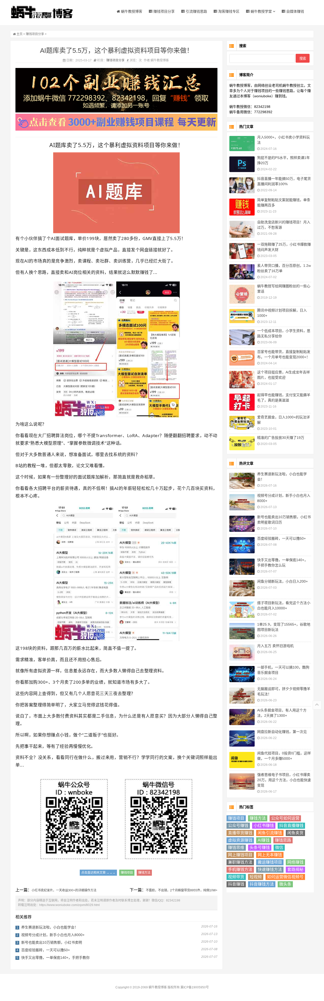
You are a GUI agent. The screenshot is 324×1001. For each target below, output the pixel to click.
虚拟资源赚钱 (240, 840)
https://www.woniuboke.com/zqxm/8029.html (69, 905)
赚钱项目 (127, 872)
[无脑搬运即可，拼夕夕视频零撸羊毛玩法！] (242, 695)
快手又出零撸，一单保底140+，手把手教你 (55, 958)
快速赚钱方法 (270, 869)
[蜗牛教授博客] (41, 12)
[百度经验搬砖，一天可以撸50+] (242, 545)
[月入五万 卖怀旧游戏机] (242, 653)
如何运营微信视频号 (285, 877)
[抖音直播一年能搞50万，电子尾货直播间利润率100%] (242, 185)
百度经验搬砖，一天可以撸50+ (45, 950)
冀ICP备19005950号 (194, 987)
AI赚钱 (264, 840)
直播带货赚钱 (240, 833)
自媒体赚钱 (294, 11)
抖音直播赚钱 (291, 825)
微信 (279, 847)
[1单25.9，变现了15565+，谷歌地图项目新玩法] (242, 631)
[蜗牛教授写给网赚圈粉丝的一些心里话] (242, 294)
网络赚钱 (295, 862)
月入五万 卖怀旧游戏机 (275, 646)
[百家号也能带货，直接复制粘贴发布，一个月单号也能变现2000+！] (242, 358)
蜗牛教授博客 (131, 11)
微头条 (285, 884)
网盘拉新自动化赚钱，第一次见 (282, 732)
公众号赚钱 (238, 825)
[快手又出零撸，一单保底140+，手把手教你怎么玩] (242, 567)
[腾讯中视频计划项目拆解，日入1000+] (242, 316)
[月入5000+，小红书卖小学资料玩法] (242, 143)
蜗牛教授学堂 (261, 11)
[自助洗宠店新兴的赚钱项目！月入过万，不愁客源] (242, 229)
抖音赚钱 (236, 884)
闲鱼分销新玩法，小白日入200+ (282, 581)
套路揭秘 (295, 869)
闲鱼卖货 (295, 833)
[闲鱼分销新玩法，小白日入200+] (242, 588)
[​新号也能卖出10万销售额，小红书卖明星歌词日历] (242, 524)
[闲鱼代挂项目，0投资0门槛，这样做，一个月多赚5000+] (242, 760)
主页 (19, 34)
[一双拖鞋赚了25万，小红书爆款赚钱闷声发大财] (242, 251)
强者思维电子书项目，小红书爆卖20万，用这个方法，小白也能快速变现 (284, 780)
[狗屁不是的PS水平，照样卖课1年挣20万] (242, 164)
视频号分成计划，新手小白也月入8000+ (53, 935)
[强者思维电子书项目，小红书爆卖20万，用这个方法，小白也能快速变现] (242, 781)
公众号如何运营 (285, 818)
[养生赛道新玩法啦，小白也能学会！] (242, 481)
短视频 (256, 877)
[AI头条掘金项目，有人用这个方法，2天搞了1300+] (242, 717)
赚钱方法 (144, 872)
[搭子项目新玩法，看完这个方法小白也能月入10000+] (242, 610)
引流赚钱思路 (196, 11)
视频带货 (236, 877)
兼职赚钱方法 (240, 862)
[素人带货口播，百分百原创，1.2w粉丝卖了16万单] (242, 271)
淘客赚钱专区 (228, 11)
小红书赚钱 (264, 825)
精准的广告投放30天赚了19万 (280, 438)
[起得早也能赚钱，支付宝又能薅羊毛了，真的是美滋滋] (242, 402)
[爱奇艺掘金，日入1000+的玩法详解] (242, 423)
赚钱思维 (236, 847)
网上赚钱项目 (240, 855)
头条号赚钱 (260, 847)
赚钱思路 (283, 840)
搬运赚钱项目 (270, 862)
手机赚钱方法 (240, 869)
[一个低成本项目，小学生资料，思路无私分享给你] (242, 337)
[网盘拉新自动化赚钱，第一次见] (242, 738)
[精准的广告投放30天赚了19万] (242, 443)
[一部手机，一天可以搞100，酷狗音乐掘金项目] (242, 674)
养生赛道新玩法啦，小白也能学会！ (49, 927)
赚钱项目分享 (163, 11)
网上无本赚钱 (270, 855)
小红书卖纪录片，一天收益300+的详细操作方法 (64, 890)
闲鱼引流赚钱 (270, 833)
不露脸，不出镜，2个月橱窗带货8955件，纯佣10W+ (181, 890)
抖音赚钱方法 (262, 884)
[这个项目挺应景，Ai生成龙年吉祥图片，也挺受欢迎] (242, 379)
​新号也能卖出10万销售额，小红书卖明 (51, 942)
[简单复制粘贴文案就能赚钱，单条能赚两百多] (242, 207)
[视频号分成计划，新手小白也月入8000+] (242, 502)
